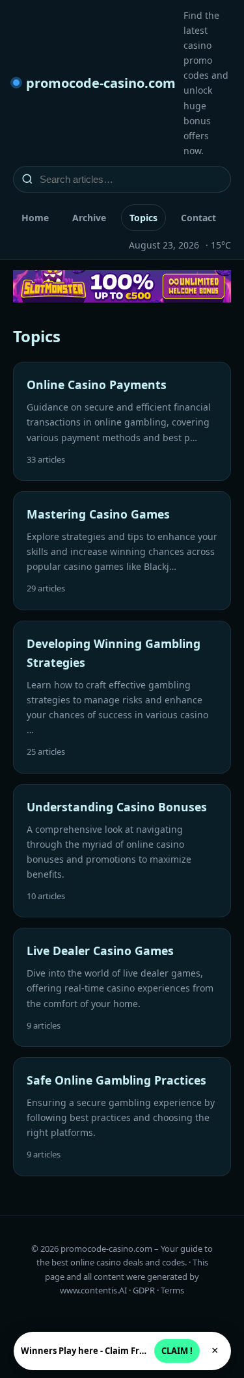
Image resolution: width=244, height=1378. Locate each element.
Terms (172, 1290)
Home (35, 217)
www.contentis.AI (93, 1290)
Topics (143, 217)
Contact (198, 217)
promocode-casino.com (101, 83)
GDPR (144, 1290)
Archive (89, 217)
